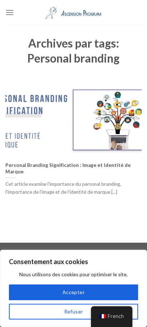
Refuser (73, 311)
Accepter (73, 292)
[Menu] (9, 12)
